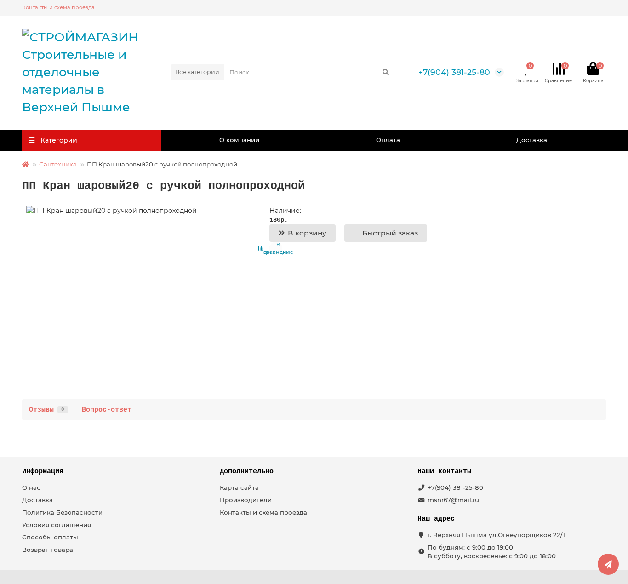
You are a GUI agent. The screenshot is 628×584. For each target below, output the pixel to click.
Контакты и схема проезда (58, 7)
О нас (31, 487)
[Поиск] (386, 72)
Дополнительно (247, 471)
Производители (246, 500)
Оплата (388, 139)
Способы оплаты (50, 537)
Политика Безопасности (62, 512)
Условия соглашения (56, 524)
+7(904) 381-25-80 (454, 72)
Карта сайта (239, 487)
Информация (42, 471)
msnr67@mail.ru (453, 500)
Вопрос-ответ (106, 410)
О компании (239, 139)
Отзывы (46, 410)
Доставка (531, 139)
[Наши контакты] (608, 564)
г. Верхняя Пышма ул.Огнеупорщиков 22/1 (496, 534)
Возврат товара (47, 549)
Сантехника (58, 164)
